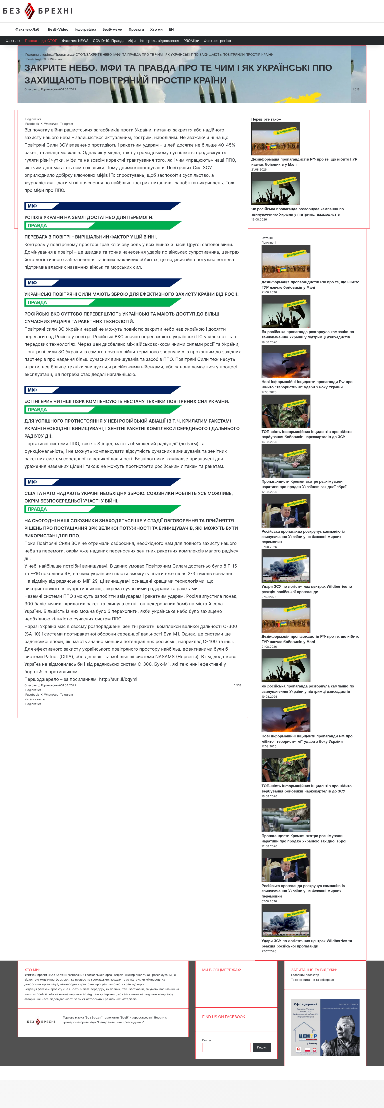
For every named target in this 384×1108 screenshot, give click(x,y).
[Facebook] (24, 708)
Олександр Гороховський (42, 89)
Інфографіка (85, 29)
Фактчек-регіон (217, 40)
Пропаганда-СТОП (41, 40)
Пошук (207, 1040)
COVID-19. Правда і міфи (114, 40)
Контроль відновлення (159, 40)
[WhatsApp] (26, 708)
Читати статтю (35, 699)
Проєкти (136, 29)
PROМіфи (191, 40)
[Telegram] (27, 708)
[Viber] (28, 708)
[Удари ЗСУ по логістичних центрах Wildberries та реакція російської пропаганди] (286, 581)
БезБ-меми (112, 29)
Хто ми (156, 29)
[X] (25, 708)
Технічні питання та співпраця (312, 979)
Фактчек (13, 40)
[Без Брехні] (37, 11)
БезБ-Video (58, 29)
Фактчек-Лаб (27, 29)
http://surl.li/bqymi (118, 679)
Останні (267, 238)
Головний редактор (305, 975)
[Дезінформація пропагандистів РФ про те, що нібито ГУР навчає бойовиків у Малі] (275, 154)
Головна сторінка (39, 54)
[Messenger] (2, 1068)
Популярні (269, 242)
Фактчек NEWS (75, 40)
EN (171, 29)
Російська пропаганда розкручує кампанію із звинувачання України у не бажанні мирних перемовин (303, 536)
